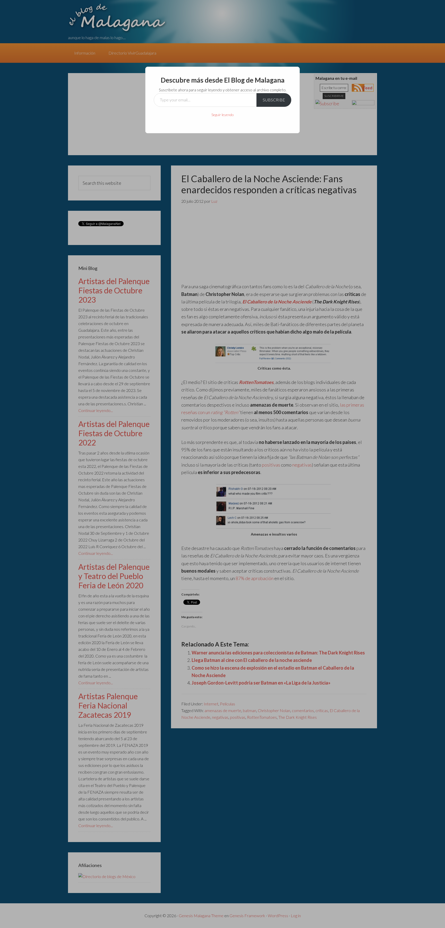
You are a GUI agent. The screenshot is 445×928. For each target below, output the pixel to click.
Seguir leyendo (222, 114)
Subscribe (274, 99)
